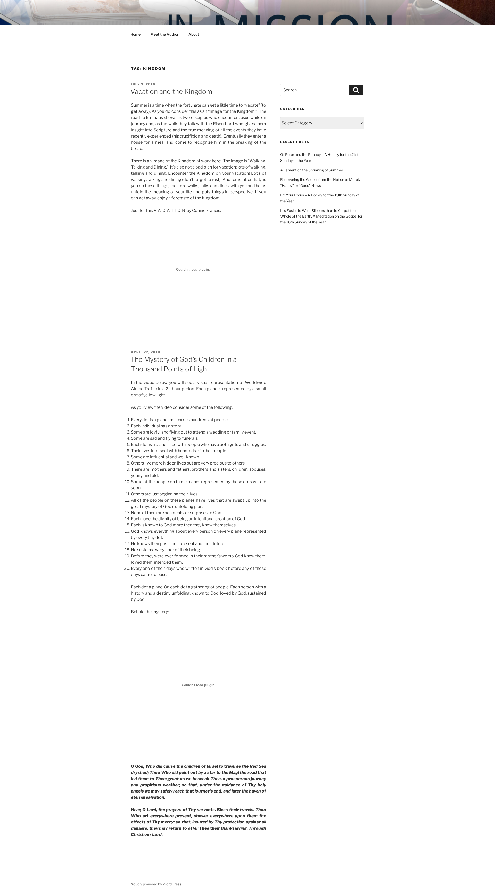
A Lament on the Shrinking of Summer (311, 170)
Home (135, 34)
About (193, 34)
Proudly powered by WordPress (155, 884)
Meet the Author (164, 34)
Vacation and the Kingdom (171, 91)
